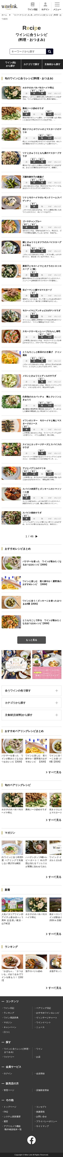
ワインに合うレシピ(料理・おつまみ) (17, 1050)
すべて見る (54, 772)
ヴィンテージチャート (46, 1017)
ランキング (9, 1013)
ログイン (8, 1073)
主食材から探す (52, 64)
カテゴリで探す (31, 64)
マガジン (8, 1022)
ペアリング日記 (43, 1008)
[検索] (49, 51)
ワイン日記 (9, 1008)
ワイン (39, 1049)
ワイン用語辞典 (11, 1017)
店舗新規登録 (42, 1090)
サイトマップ (42, 1126)
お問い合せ (41, 1116)
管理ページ (9, 1090)
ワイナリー (9, 1057)
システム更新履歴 (12, 1116)
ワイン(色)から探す (10, 64)
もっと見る (31, 640)
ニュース (40, 1027)
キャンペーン (10, 1027)
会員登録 (40, 1073)
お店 (38, 1057)
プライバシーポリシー (46, 1121)
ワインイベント (43, 1022)
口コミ (7, 1032)
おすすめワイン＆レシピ (47, 1013)
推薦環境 (40, 1112)
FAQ (6, 1112)
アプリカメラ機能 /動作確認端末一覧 (13, 1128)
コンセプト (41, 1107)
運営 (6, 1121)
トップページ (10, 1107)
